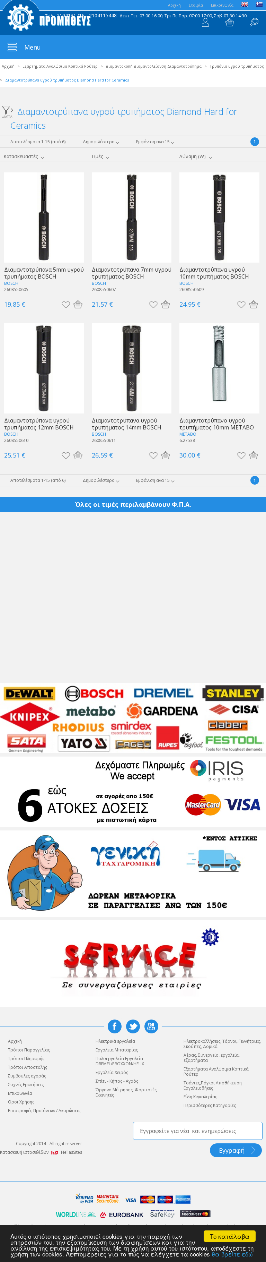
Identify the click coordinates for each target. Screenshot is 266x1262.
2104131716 (71, 15)
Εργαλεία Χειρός (112, 1072)
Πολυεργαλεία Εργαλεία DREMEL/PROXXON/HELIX (120, 1061)
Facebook (115, 1026)
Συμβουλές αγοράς (27, 1076)
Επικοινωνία (222, 5)
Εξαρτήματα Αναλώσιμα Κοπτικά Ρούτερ (60, 66)
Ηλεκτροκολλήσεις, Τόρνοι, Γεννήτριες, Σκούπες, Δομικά (222, 1043)
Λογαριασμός (205, 22)
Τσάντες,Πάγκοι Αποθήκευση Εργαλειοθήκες (213, 1085)
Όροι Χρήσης (21, 1102)
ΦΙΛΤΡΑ (7, 116)
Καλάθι (230, 22)
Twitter (133, 1026)
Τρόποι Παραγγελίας (29, 1050)
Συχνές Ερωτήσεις (26, 1085)
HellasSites (71, 1152)
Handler (254, 22)
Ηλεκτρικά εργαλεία (115, 1041)
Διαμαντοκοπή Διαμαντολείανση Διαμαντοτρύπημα (154, 66)
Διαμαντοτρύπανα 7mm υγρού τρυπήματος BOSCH (131, 273)
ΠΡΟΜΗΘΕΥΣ (46, 17)
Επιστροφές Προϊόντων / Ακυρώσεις (44, 1111)
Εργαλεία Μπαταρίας (117, 1050)
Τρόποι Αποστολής (27, 1067)
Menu (32, 47)
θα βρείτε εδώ (232, 1254)
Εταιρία (196, 5)
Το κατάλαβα (229, 1236)
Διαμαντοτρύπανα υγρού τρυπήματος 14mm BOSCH (126, 424)
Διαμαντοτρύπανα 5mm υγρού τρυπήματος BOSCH (44, 273)
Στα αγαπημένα (66, 304)
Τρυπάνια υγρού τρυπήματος (237, 66)
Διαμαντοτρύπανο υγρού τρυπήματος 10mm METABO (216, 424)
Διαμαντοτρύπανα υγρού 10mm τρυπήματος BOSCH (214, 273)
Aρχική (174, 5)
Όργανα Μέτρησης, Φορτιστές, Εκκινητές (127, 1092)
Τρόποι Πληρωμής (26, 1058)
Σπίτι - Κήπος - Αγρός (117, 1081)
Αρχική (8, 66)
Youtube (151, 1026)
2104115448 (103, 15)
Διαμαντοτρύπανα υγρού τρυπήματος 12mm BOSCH (39, 424)
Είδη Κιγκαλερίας (200, 1097)
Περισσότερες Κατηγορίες (210, 1105)
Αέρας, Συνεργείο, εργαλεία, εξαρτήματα (212, 1057)
